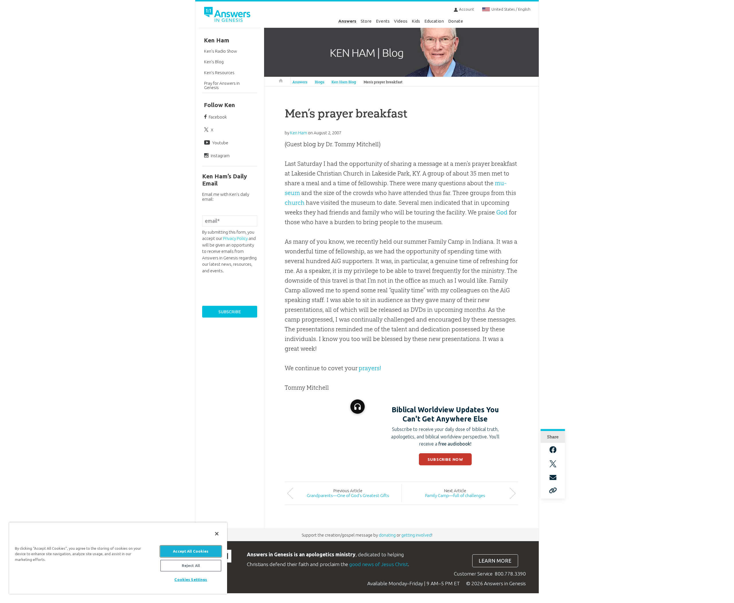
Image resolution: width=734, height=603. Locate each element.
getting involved (416, 535)
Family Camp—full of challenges (455, 495)
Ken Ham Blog (343, 82)
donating (387, 535)
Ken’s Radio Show (220, 51)
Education (434, 21)
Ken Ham (216, 40)
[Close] (216, 533)
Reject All (191, 565)
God (501, 212)
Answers (347, 21)
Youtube (220, 142)
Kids (416, 21)
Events (383, 21)
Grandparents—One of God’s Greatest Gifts (348, 495)
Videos (400, 21)
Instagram (220, 155)
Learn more (495, 560)
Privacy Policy (235, 238)
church (294, 202)
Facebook (218, 117)
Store (366, 21)
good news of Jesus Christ (378, 564)
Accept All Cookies (190, 551)
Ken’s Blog (214, 61)
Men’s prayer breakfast (383, 82)
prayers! (370, 368)
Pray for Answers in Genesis (222, 85)
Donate (455, 21)
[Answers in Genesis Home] (228, 15)
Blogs (319, 82)
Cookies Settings (190, 580)
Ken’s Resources (219, 72)
